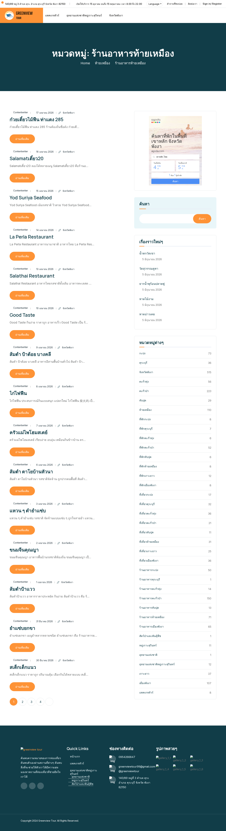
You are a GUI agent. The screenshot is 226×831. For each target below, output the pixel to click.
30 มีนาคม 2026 (44, 660)
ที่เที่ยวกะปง (146, 494)
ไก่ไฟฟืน (18, 393)
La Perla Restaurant (32, 237)
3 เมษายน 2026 (44, 503)
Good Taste (22, 315)
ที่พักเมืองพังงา (147, 485)
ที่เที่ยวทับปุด (146, 532)
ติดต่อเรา (192, 3)
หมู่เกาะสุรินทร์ (148, 645)
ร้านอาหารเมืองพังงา (151, 626)
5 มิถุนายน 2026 (152, 259)
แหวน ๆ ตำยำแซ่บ (28, 510)
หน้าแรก (75, 756)
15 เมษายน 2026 (44, 190)
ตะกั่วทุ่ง (144, 381)
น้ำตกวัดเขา (147, 253)
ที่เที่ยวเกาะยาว (148, 551)
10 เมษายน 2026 (45, 308)
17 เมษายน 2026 (45, 112)
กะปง (142, 353)
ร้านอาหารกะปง (148, 570)
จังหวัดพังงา (116, 15)
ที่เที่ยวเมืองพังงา (148, 560)
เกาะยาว (144, 673)
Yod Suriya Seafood (31, 197)
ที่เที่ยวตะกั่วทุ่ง (147, 513)
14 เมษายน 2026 (45, 230)
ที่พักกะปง (145, 419)
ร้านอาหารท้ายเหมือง (151, 617)
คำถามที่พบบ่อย (174, 3)
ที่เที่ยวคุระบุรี (147, 504)
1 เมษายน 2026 (44, 582)
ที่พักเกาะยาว (147, 475)
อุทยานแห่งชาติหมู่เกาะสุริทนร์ (84, 15)
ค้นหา (144, 204)
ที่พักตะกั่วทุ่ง (146, 438)
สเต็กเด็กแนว (23, 667)
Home (85, 63)
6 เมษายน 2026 (44, 464)
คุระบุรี (143, 362)
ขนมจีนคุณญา (24, 550)
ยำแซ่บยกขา (22, 628)
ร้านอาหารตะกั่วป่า (150, 598)
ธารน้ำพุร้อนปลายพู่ (152, 283)
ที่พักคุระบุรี (146, 428)
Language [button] (154, 3)
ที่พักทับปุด (145, 457)
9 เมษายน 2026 (44, 347)
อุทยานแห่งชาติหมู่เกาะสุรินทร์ (157, 664)
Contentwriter (20, 112)
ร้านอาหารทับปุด (149, 607)
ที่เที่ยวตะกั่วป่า (147, 523)
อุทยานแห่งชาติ (148, 654)
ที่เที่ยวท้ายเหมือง (149, 541)
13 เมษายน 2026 (44, 269)
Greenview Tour (47, 820)
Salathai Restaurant (32, 276)
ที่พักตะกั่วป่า (146, 447)
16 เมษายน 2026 (45, 151)
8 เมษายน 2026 (44, 386)
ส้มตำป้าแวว (22, 589)
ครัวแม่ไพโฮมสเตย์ (28, 432)
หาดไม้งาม (146, 299)
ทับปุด (142, 400)
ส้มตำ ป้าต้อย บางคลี (30, 354)
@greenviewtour (129, 771)
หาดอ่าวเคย (147, 314)
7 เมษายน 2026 (44, 425)
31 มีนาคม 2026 (44, 621)
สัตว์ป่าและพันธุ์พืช (150, 636)
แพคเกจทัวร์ (52, 15)
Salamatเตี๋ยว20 (27, 158)
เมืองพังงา (145, 683)
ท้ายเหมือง (102, 63)
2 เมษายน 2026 (44, 543)
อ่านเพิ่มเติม (22, 139)
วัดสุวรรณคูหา (148, 268)
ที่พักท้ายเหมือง (148, 466)
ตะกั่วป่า (144, 391)
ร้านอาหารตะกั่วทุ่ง (150, 588)
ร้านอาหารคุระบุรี (149, 579)
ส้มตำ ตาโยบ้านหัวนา (31, 471)
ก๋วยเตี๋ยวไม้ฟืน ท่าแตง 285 (36, 119)
